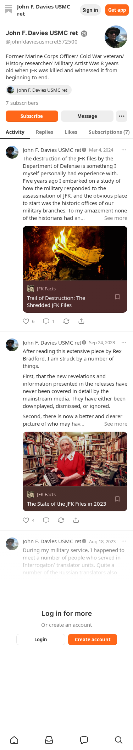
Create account (92, 639)
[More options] (123, 149)
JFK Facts (46, 288)
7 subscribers (22, 102)
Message (87, 116)
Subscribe (32, 116)
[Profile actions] (121, 116)
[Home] (8, 10)
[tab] (15, 132)
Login (40, 639)
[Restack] (66, 321)
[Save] (117, 296)
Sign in (90, 10)
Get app (117, 10)
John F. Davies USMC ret (52, 149)
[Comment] (46, 520)
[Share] (81, 321)
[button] (14, 740)
